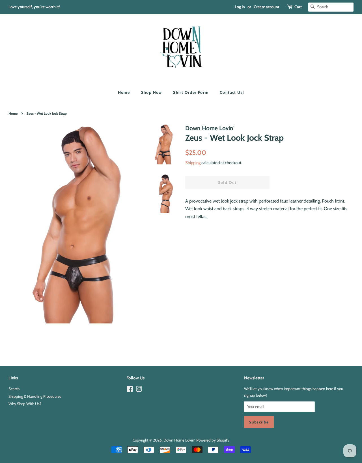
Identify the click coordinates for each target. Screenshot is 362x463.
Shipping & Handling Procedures (34, 396)
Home (124, 92)
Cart (298, 6)
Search (14, 388)
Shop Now (151, 92)
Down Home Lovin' (179, 440)
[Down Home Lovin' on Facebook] (129, 390)
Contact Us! (232, 92)
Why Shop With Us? (24, 403)
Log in (240, 6)
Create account (266, 6)
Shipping (193, 162)
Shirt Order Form (190, 92)
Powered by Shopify (212, 440)
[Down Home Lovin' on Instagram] (139, 390)
